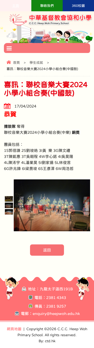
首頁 (16, 62)
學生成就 (36, 62)
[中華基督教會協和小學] (51, 25)
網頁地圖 (14, 329)
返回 (47, 250)
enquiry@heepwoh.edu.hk (56, 313)
